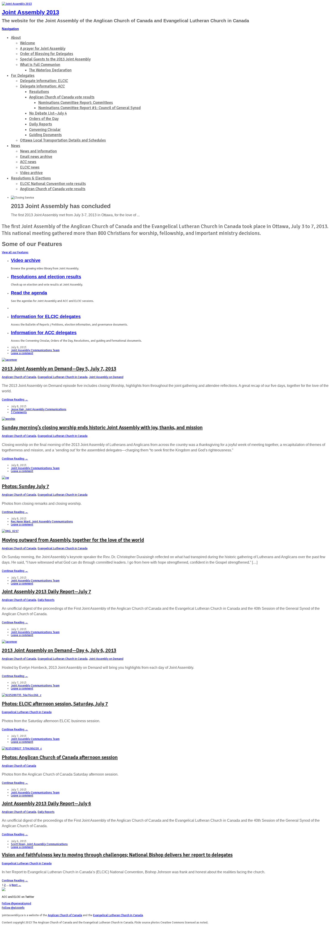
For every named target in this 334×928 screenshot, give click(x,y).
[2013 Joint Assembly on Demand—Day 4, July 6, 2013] (9, 642)
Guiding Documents (45, 134)
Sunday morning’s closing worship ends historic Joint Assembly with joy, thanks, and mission (102, 427)
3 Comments (19, 412)
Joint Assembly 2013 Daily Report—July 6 (46, 803)
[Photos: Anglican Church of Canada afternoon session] (22, 748)
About (16, 37)
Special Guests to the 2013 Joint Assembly (55, 59)
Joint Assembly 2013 (30, 12)
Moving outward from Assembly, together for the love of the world (73, 540)
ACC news (28, 161)
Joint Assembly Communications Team (35, 350)
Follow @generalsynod (16, 903)
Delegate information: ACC (42, 86)
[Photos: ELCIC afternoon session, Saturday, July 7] (21, 695)
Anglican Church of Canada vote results (62, 97)
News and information (38, 151)
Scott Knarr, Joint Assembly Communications (39, 844)
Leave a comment (22, 353)
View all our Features (15, 252)
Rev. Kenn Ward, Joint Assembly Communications (42, 521)
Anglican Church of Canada (19, 377)
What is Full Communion (40, 64)
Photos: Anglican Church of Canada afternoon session (60, 757)
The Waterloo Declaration (50, 70)
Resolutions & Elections (31, 178)
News (15, 145)
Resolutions (39, 91)
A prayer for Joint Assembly (42, 48)
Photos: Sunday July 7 (25, 486)
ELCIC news (30, 167)
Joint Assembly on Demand (106, 377)
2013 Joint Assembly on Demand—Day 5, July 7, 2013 (59, 369)
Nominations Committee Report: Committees (75, 102)
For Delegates (23, 75)
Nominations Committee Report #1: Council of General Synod (89, 107)
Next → (16, 885)
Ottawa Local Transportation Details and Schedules (63, 140)
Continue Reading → (15, 399)
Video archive (31, 172)
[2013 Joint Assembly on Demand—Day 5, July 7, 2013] (9, 360)
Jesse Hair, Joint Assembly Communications (38, 409)
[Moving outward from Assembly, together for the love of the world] (10, 531)
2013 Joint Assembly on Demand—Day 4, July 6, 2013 (59, 650)
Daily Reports (40, 124)
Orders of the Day (44, 118)
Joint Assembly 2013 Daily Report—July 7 (46, 591)
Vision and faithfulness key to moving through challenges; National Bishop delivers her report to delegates (117, 855)
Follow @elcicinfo (13, 908)
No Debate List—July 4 (48, 113)
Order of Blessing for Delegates (46, 53)
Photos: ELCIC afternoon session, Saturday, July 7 (55, 704)
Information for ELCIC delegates (46, 316)
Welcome (27, 43)
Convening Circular (45, 129)
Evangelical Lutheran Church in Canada (62, 377)
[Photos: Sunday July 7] (5, 478)
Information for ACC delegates (44, 332)
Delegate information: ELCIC (44, 80)
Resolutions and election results (46, 276)
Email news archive (36, 156)
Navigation (10, 29)
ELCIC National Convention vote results (53, 183)
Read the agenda (29, 292)
